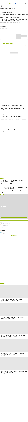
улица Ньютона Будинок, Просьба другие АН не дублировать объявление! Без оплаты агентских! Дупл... (12, 318)
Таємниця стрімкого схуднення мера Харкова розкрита (11, 116)
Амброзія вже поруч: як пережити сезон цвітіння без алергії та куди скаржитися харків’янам (13, 120)
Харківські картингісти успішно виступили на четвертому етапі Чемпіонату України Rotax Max (12, 125)
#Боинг (1, 24)
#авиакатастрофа (4, 24)
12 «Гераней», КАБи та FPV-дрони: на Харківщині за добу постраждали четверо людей (13, 184)
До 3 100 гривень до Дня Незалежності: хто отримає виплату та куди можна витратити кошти (14, 188)
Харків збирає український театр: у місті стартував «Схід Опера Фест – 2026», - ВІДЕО (14, 101)
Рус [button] (25, 3)
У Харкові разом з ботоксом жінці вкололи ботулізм (10, 112)
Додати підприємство (14, 235)
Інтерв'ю (3, 206)
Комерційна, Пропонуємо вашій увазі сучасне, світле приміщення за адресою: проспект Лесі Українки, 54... (14, 372)
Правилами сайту (13, 50)
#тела (7, 24)
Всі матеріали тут (14, 217)
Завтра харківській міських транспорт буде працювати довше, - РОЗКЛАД (13, 109)
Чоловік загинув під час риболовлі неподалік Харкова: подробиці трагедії (12, 191)
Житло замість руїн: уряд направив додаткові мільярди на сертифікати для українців (12, 130)
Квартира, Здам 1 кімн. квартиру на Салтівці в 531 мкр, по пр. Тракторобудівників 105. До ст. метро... (12, 354)
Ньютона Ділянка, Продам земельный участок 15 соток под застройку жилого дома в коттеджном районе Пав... (12, 300)
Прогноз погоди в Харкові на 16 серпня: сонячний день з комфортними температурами (13, 181)
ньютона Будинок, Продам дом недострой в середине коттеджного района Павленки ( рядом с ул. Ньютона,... (13, 336)
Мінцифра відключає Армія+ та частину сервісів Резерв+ (11, 105)
